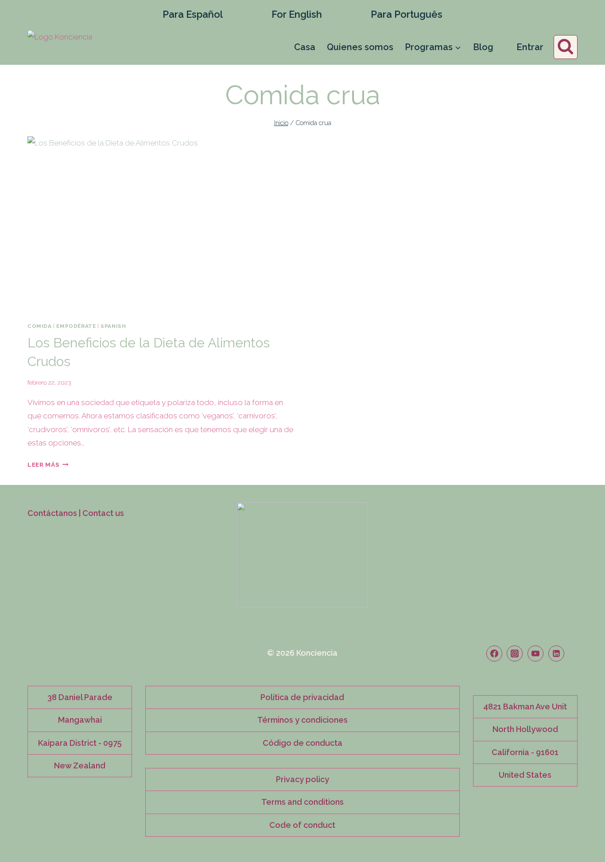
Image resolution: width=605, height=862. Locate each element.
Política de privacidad (302, 697)
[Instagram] (515, 653)
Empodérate (76, 326)
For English (296, 14)
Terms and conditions (302, 802)
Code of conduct (302, 825)
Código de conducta (302, 743)
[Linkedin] (556, 653)
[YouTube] (535, 653)
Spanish (113, 326)
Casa (304, 47)
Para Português (406, 14)
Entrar (529, 47)
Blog (483, 47)
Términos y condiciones (302, 719)
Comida (39, 326)
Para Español (193, 14)
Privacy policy (302, 779)
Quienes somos (360, 47)
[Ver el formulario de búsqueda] (566, 47)
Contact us (103, 513)
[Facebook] (494, 653)
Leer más (48, 464)
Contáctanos (52, 513)
